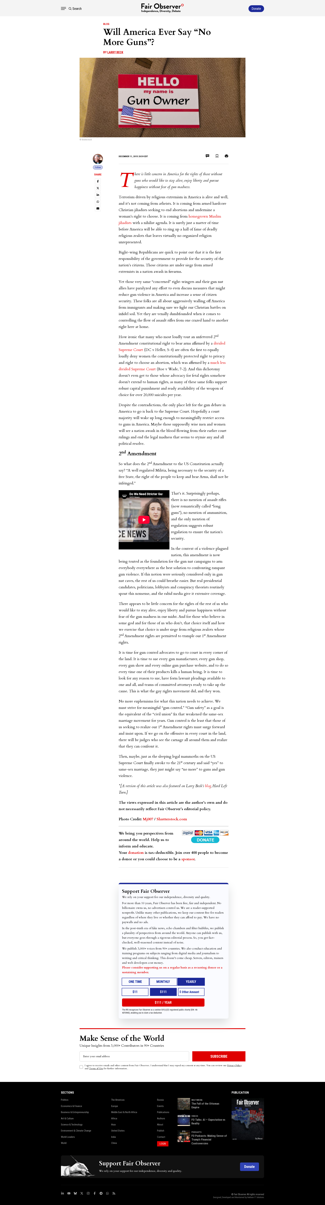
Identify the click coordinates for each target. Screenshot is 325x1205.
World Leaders (68, 1136)
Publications (163, 1112)
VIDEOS (194, 1116)
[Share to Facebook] (98, 181)
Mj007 (148, 819)
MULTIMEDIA (196, 1100)
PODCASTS (196, 1132)
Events (160, 1106)
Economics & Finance (71, 1106)
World (64, 1143)
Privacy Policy (234, 1065)
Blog (106, 24)
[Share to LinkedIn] (98, 195)
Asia (113, 1124)
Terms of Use (96, 1068)
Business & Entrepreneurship (75, 1112)
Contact (161, 1136)
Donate (249, 1167)
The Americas (118, 1099)
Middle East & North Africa (124, 1112)
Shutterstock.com (172, 819)
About (160, 1124)
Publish (160, 1130)
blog (208, 785)
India (113, 1136)
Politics (64, 1099)
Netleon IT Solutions (255, 1197)
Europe (114, 1106)
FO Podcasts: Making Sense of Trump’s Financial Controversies (209, 1139)
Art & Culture (67, 1118)
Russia (160, 1099)
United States (118, 1130)
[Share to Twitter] (98, 188)
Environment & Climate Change (76, 1130)
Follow (98, 167)
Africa (114, 1118)
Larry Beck (115, 52)
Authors (161, 1118)
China (114, 1143)
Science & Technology (71, 1124)
